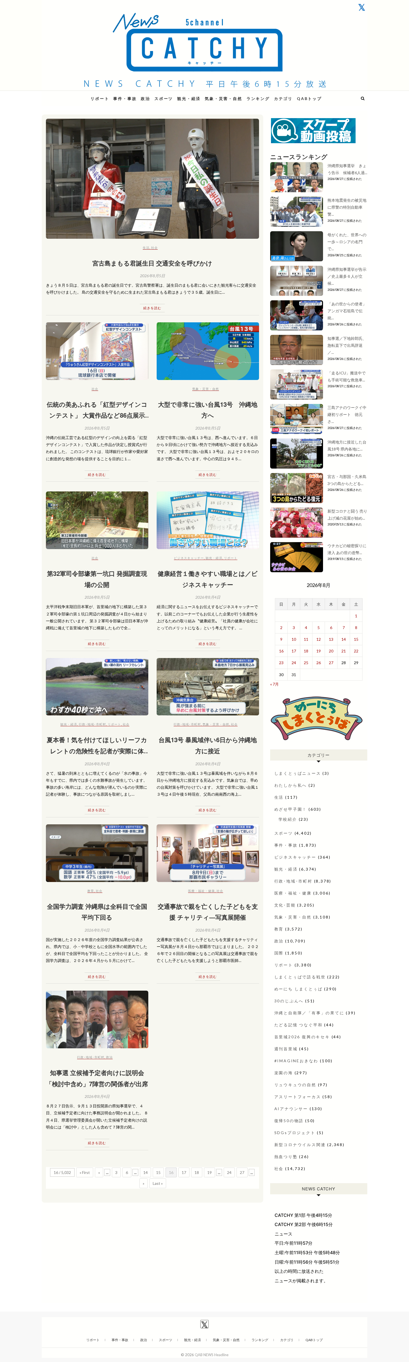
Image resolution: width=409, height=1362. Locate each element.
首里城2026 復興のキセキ (302, 1036)
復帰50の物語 (289, 1120)
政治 (145, 98)
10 (294, 639)
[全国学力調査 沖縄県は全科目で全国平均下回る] (97, 853)
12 (318, 639)
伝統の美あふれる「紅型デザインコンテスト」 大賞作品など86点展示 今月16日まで (97, 415)
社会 (154, 247)
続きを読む (152, 308)
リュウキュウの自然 (295, 1084)
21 (343, 651)
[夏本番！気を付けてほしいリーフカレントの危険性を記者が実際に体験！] (97, 687)
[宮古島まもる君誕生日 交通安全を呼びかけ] (152, 178)
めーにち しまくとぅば (298, 988)
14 (145, 1172)
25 (306, 662)
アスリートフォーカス (297, 1096)
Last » (158, 1183)
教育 (90, 891)
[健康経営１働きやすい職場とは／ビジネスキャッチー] (208, 520)
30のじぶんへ (289, 1000)
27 (242, 1172)
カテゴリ (283, 98)
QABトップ (309, 98)
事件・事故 (125, 98)
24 (229, 1172)
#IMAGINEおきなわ (296, 1060)
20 (331, 651)
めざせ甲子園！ (290, 809)
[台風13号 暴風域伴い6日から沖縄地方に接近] (208, 687)
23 (281, 662)
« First (85, 1172)
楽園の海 (283, 1072)
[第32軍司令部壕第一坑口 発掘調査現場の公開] (97, 520)
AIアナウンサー (291, 1108)
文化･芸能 (285, 905)
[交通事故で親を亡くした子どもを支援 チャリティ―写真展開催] (208, 853)
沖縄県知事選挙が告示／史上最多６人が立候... (346, 276)
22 (356, 651)
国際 (279, 953)
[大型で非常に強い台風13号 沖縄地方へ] (208, 351)
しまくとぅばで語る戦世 (300, 976)
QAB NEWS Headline (70, 95)
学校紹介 (288, 819)
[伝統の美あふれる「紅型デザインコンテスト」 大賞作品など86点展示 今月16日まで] (97, 351)
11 (306, 639)
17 (184, 1172)
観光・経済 (189, 98)
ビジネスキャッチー (189, 558)
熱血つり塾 (286, 1156)
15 (158, 1172)
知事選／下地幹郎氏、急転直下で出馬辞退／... (346, 345)
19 (209, 1172)
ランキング (258, 98)
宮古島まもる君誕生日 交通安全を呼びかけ (152, 263)
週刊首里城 (286, 1048)
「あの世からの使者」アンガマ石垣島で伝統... (346, 310)
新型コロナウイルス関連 (300, 1144)
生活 (146, 247)
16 (281, 651)
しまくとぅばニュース (297, 773)
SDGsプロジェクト (295, 1132)
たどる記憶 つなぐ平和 (298, 1024)
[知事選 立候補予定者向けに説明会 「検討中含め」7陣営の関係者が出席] (97, 1019)
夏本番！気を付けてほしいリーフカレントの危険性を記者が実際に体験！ (97, 750)
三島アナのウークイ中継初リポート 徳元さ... (346, 414)
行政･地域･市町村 (92, 724)
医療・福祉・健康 (201, 891)
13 (331, 639)
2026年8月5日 (152, 275)
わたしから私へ (290, 785)
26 (318, 662)
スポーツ (163, 98)
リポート (99, 98)
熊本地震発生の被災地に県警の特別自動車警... (346, 207)
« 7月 (274, 684)
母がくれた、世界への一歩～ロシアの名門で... (346, 241)
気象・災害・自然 (223, 98)
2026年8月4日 (207, 597)
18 (196, 1172)
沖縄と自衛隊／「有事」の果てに (309, 1012)
